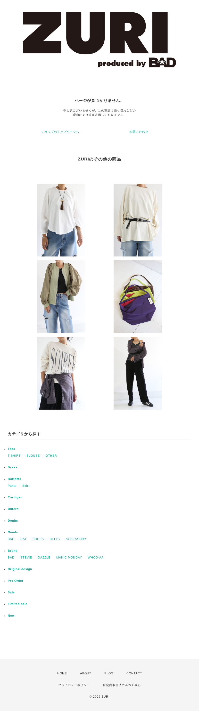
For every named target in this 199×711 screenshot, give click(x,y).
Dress (12, 467)
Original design (20, 569)
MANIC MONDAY (69, 557)
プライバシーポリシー (74, 685)
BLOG (108, 673)
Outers (13, 509)
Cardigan (15, 497)
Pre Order (16, 581)
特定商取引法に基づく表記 (122, 685)
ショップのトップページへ (60, 132)
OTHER (51, 455)
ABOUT (85, 673)
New (11, 615)
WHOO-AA (96, 557)
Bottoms (14, 479)
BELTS (55, 539)
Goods (13, 532)
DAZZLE (44, 557)
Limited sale (17, 604)
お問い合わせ (138, 132)
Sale (11, 592)
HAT (23, 539)
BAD (11, 557)
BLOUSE (33, 455)
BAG (11, 539)
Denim (13, 520)
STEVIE (26, 557)
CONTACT (134, 673)
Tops (11, 449)
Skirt (25, 485)
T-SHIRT (14, 455)
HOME (62, 673)
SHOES (38, 539)
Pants (12, 485)
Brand (12, 550)
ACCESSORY (76, 539)
